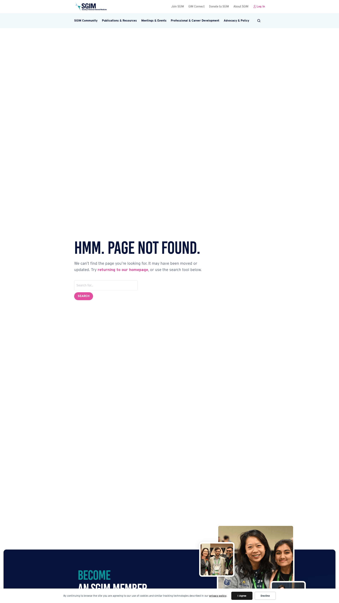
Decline (265, 595)
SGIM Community (85, 20)
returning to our (113, 269)
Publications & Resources (119, 20)
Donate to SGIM (219, 6)
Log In (261, 6)
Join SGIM (177, 6)
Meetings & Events (153, 20)
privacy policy (217, 595)
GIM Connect (196, 6)
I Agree (241, 595)
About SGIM (240, 6)
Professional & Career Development (195, 20)
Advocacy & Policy (236, 20)
